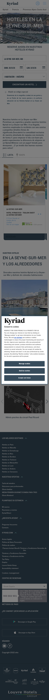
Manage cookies (24, 364)
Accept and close (24, 378)
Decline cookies (24, 371)
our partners (18, 338)
